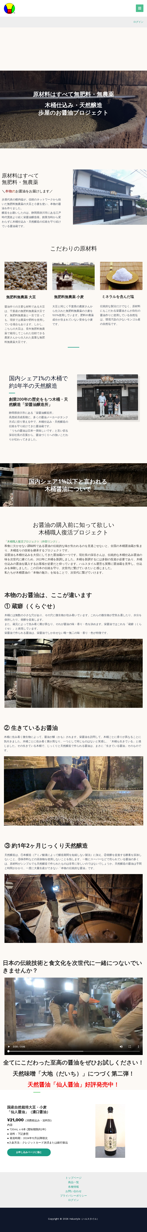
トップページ (73, 1177)
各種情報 (73, 1186)
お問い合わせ (73, 1191)
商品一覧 (73, 1182)
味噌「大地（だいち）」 (56, 1073)
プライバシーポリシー (73, 1195)
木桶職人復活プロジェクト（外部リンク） (32, 541)
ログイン (138, 21)
